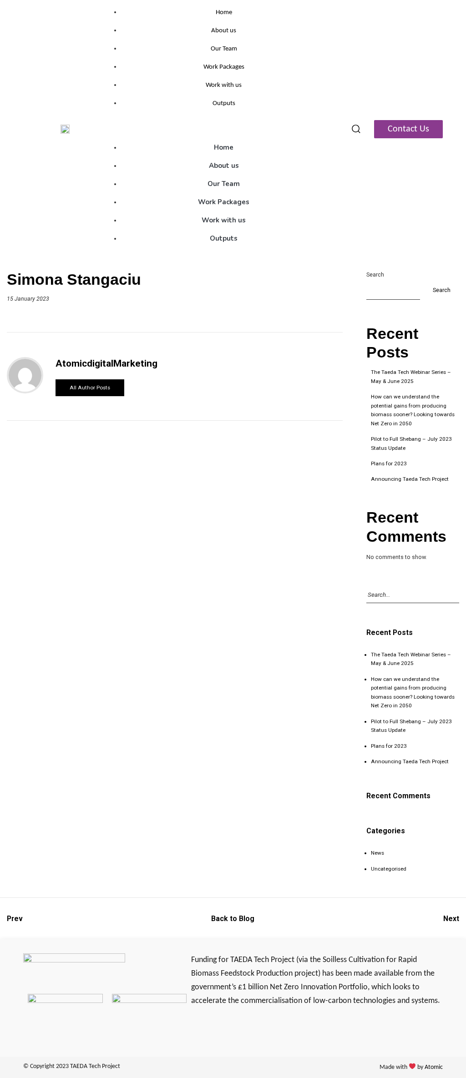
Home (224, 12)
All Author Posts (90, 387)
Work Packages (223, 67)
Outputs (224, 103)
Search (375, 274)
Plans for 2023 (389, 463)
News (377, 853)
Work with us (224, 85)
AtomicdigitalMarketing (106, 363)
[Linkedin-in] (215, 1029)
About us (223, 30)
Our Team (224, 48)
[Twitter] (197, 1029)
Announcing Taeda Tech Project (410, 479)
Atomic (434, 1067)
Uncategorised (388, 869)
